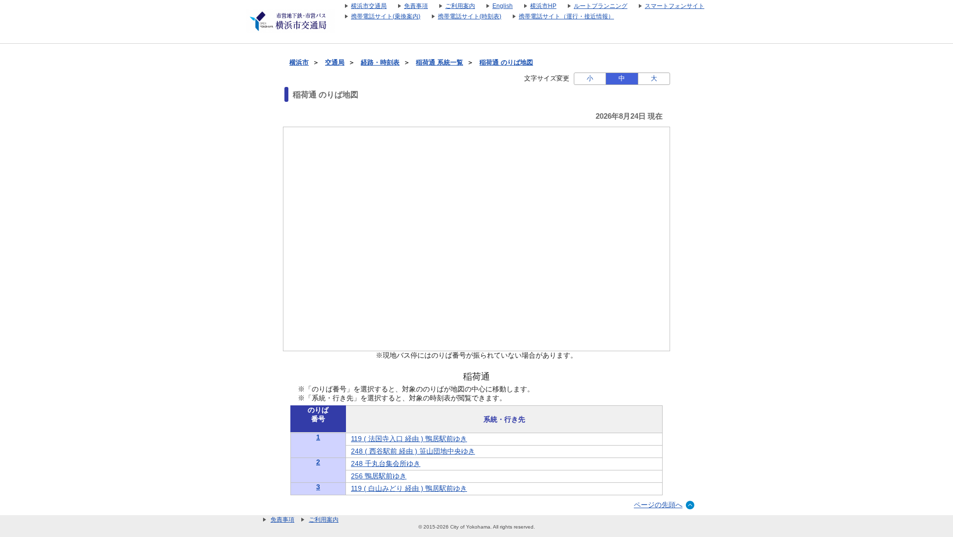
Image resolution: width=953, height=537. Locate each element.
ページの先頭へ (658, 505)
